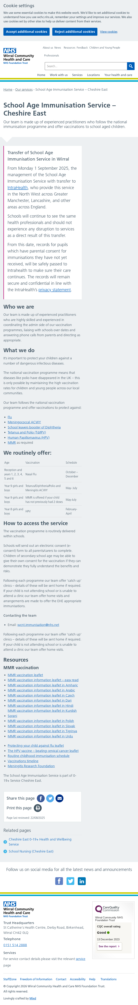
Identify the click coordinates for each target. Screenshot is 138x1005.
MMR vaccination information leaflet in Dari (40, 700)
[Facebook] (59, 881)
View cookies (108, 32)
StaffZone (10, 979)
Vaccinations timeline (23, 761)
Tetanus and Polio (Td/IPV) (27, 432)
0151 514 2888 (15, 945)
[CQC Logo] (107, 912)
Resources (69, 47)
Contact (61, 979)
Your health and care (118, 75)
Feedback (82, 47)
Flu (10, 417)
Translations (108, 979)
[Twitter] (70, 881)
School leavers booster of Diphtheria (34, 427)
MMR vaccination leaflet (25, 675)
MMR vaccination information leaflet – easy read (43, 680)
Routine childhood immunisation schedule (39, 756)
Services (77, 75)
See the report (107, 946)
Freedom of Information (36, 979)
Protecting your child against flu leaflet (36, 746)
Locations (93, 75)
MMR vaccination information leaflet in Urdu (40, 736)
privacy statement (54, 289)
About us (48, 47)
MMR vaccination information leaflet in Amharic (43, 685)
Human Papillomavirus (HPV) (28, 437)
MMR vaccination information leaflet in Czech (41, 695)
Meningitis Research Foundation (31, 766)
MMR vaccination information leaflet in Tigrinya (42, 731)
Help (92, 979)
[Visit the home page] (18, 56)
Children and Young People (104, 47)
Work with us (59, 75)
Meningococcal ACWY (24, 422)
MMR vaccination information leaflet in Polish (41, 721)
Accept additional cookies (26, 32)
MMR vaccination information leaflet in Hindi (40, 706)
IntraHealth (18, 187)
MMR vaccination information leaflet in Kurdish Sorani (42, 713)
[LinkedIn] (82, 881)
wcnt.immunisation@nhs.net (38, 625)
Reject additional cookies (75, 32)
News (57, 47)
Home (41, 75)
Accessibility (78, 979)
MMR (12, 442)
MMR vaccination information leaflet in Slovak (41, 726)
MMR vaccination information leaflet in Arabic (41, 690)
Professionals (51, 55)
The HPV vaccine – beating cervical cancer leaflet (43, 751)
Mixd (32, 998)
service (80, 959)
